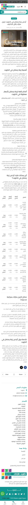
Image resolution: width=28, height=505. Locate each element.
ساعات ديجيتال (21, 414)
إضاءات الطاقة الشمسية (18, 408)
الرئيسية (23, 451)
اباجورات (23, 406)
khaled (17, 28)
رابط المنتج (3, 206)
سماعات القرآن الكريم (19, 431)
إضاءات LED (22, 412)
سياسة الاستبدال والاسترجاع (17, 465)
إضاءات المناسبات (20, 427)
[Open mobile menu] (25, 6)
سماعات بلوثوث (21, 439)
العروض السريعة (21, 443)
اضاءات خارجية (21, 410)
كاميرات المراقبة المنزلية (18, 435)
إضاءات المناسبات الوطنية (18, 441)
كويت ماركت (6, 498)
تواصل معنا (22, 462)
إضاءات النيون (21, 404)
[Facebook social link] (25, 367)
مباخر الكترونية (21, 437)
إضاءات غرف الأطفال (19, 429)
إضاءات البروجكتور (20, 416)
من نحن (23, 458)
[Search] (2, 12)
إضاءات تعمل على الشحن (18, 423)
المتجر (23, 455)
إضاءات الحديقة (21, 420)
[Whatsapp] (2, 493)
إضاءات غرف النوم (20, 418)
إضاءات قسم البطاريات (19, 425)
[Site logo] (8, 6)
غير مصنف (14, 18)
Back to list (14, 374)
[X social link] (21, 367)
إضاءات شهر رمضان (20, 433)
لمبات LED (19, 140)
